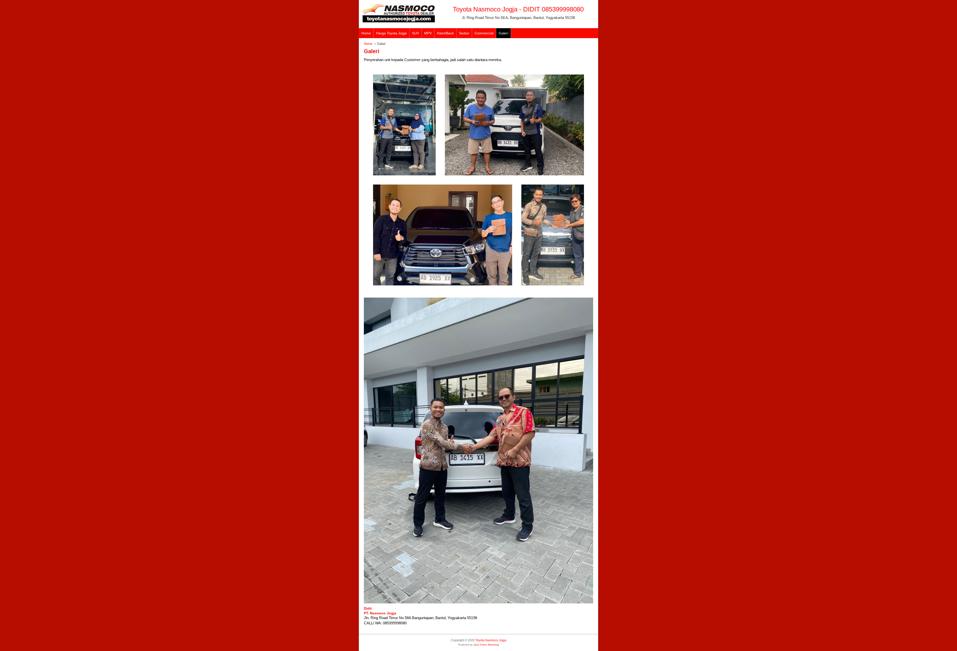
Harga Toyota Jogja (391, 33)
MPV (428, 33)
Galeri (503, 33)
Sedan (464, 33)
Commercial (484, 33)
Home (366, 33)
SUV (415, 33)
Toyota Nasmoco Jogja (491, 640)
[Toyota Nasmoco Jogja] (399, 21)
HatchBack (445, 33)
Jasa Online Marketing (486, 644)
